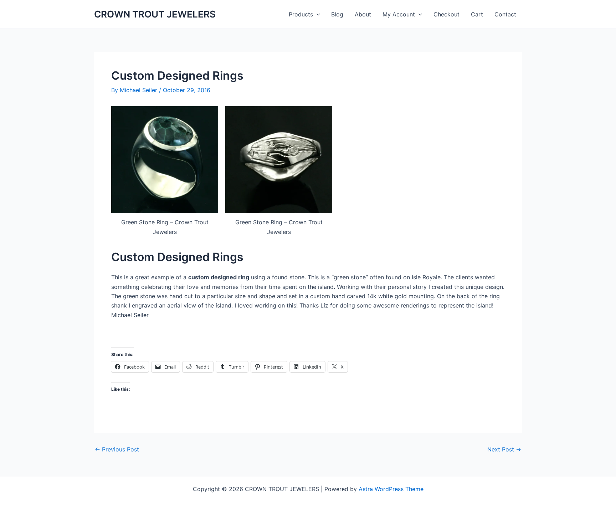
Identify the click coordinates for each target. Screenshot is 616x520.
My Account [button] (399, 14)
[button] (316, 14)
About (363, 14)
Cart (477, 14)
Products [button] (301, 14)
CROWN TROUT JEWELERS (155, 14)
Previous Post (117, 449)
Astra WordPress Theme (391, 488)
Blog (337, 14)
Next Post (504, 449)
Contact (505, 14)
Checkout (446, 14)
